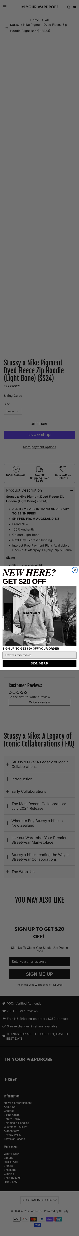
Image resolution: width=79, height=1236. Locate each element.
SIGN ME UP (39, 663)
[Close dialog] (75, 570)
